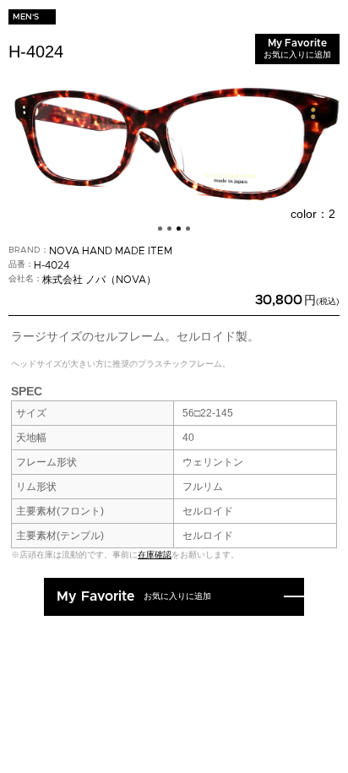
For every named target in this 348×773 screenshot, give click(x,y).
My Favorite (297, 48)
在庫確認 (154, 554)
